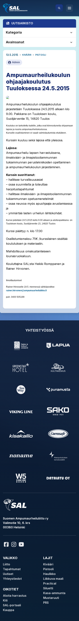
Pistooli (40, 54)
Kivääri (26, 54)
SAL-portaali (12, 605)
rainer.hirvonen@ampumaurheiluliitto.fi (26, 290)
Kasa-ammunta (54, 593)
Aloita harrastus (14, 595)
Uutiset (8, 574)
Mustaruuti (51, 598)
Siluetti (48, 588)
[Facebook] (6, 544)
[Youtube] (22, 544)
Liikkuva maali (53, 578)
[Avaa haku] (59, 8)
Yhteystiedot (12, 578)
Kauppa (8, 610)
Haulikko (49, 574)
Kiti (5, 600)
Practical (49, 583)
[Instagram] (13, 544)
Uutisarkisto (22, 23)
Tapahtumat (12, 569)
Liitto (6, 564)
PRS (46, 602)
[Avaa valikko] (69, 8)
